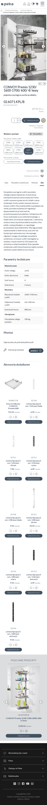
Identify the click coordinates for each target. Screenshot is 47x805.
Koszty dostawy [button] (38, 128)
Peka (10, 760)
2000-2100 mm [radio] (28, 143)
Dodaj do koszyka (33, 120)
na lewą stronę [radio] (34, 161)
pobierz (34, 350)
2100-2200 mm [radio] (18, 143)
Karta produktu (33, 171)
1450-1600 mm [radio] (39, 151)
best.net (24, 797)
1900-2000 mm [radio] (39, 143)
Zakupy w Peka (15, 768)
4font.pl (26, 799)
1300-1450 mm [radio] (8, 143)
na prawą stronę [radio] (13, 161)
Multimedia (13, 776)
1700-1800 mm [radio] (18, 151)
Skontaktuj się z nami (17, 753)
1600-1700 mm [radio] (28, 151)
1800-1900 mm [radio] (8, 151)
